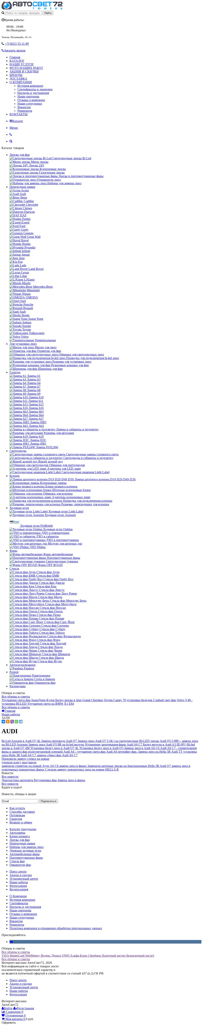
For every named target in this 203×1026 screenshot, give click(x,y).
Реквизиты (24, 110)
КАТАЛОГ (17, 60)
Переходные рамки (22, 186)
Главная (15, 57)
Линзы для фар (20, 154)
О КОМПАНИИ (21, 82)
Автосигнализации (22, 664)
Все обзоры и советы (16, 696)
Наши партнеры (28, 96)
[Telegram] (21, 721)
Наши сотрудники (29, 103)
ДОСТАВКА (18, 78)
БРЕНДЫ (16, 75)
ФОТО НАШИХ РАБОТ (26, 68)
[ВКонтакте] (3, 721)
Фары (13, 550)
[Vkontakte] (11, 941)
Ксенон (15, 475)
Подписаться (48, 801)
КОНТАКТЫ (19, 114)
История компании (30, 85)
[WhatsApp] (16, 721)
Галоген (15, 372)
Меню (14, 127)
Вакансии (24, 107)
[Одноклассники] (8, 721)
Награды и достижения (33, 93)
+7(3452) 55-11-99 (17, 43)
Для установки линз (23, 343)
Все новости (10, 776)
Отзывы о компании (31, 100)
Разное (14, 672)
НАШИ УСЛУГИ (22, 64)
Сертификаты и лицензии (35, 89)
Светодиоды (18, 450)
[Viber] (12, 721)
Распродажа (18, 686)
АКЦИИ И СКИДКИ (24, 71)
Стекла (14, 568)
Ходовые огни (19, 508)
